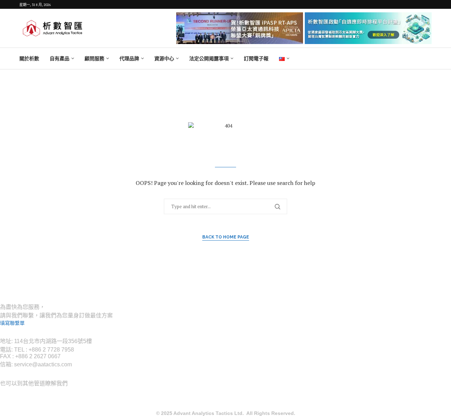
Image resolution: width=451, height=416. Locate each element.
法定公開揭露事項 (209, 58)
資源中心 (164, 58)
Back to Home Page (225, 237)
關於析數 (29, 58)
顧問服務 (94, 58)
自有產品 (59, 58)
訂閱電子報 (256, 58)
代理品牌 (129, 58)
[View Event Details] (239, 28)
